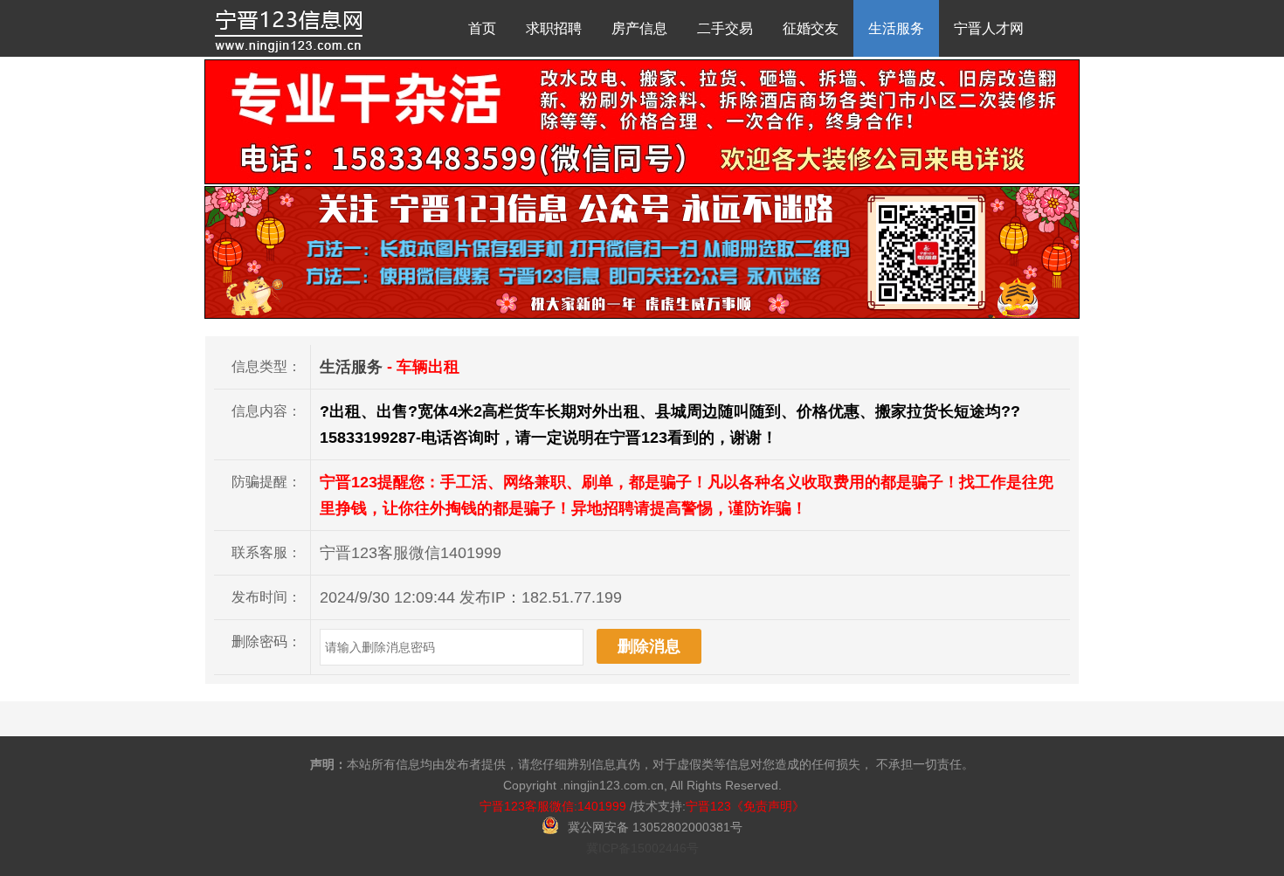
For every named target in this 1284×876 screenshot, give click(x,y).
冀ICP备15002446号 (642, 848)
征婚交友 (811, 28)
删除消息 (649, 646)
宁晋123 (708, 806)
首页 (482, 28)
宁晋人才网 (989, 28)
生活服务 (896, 28)
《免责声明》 (767, 806)
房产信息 (639, 28)
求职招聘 (554, 28)
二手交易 (725, 28)
